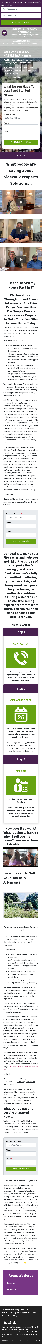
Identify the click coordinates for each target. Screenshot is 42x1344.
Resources (32, 1313)
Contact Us (24, 1310)
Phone (6, 123)
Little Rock (11, 1290)
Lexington (11, 1283)
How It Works (7, 1313)
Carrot (38, 1341)
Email (6, 131)
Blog (15, 1316)
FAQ (14, 1313)
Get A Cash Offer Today (14, 44)
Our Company (33, 44)
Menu (20, 155)
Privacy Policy (7, 1316)
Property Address (11, 114)
